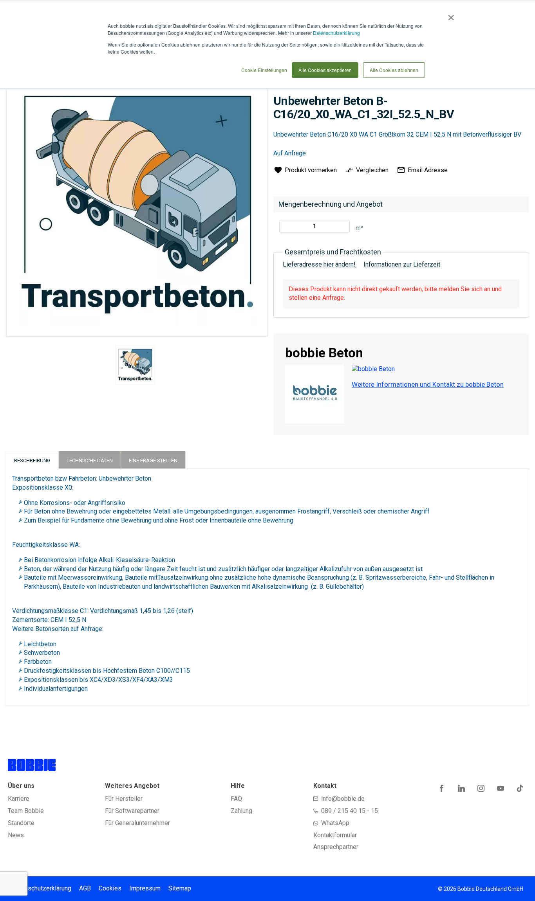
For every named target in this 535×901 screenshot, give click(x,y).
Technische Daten (90, 460)
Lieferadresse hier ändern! (319, 264)
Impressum (145, 888)
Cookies (110, 888)
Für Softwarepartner (132, 811)
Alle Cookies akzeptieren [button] (325, 70)
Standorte (21, 823)
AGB (85, 888)
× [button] (449, 14)
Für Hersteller (124, 798)
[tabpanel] (135, 366)
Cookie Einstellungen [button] (264, 70)
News (16, 835)
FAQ (236, 798)
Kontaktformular (335, 835)
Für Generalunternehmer (137, 823)
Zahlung (241, 811)
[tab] (32, 460)
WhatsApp (335, 823)
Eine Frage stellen (153, 460)
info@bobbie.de (343, 798)
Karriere (18, 798)
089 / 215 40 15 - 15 (349, 811)
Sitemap (179, 888)
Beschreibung (32, 460)
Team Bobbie (26, 811)
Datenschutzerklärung (336, 32)
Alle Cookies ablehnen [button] (394, 70)
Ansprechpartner (335, 847)
